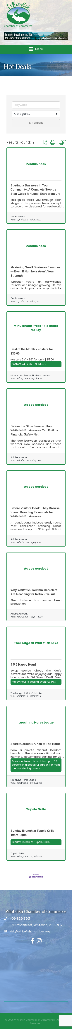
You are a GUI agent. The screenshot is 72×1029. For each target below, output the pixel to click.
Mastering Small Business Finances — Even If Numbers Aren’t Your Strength (36, 271)
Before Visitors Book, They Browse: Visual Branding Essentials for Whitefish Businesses (36, 512)
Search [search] (37, 123)
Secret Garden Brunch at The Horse (36, 743)
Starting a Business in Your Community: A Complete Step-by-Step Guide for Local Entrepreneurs (35, 189)
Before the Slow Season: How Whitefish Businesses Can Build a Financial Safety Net (34, 430)
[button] (45, 142)
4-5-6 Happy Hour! (23, 664)
